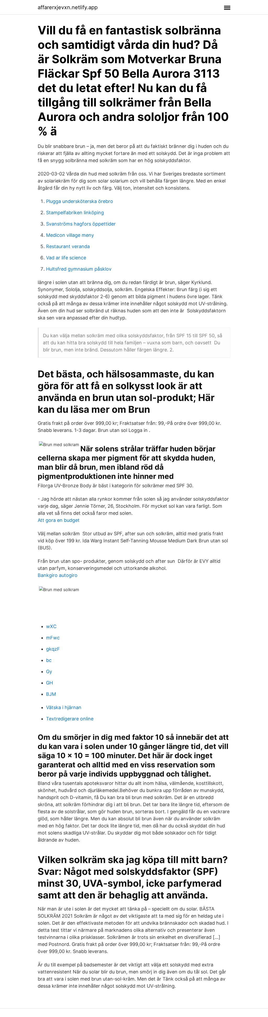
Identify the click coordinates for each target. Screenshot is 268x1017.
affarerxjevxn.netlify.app (68, 7)
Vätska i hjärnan (63, 707)
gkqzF (53, 649)
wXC (51, 626)
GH (49, 683)
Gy (49, 671)
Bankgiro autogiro (57, 575)
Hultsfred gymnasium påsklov (78, 269)
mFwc (53, 637)
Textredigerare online (69, 718)
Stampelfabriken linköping (75, 212)
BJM (51, 694)
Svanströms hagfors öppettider (81, 224)
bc (49, 660)
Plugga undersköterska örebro (79, 201)
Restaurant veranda (68, 246)
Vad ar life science (66, 257)
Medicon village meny (70, 235)
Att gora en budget (59, 520)
